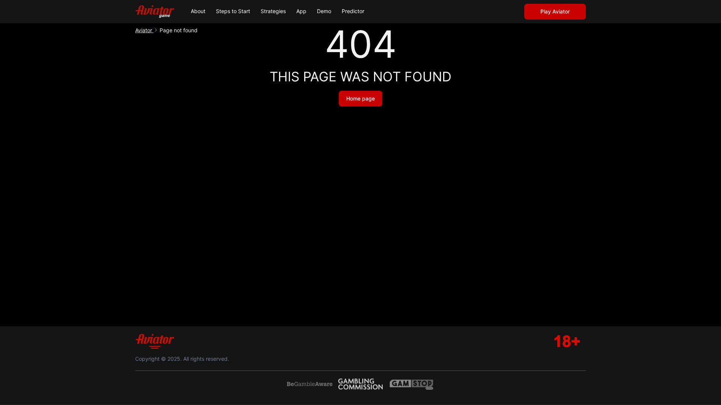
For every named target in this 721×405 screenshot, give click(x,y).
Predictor (353, 11)
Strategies (273, 11)
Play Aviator (555, 11)
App (301, 11)
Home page (360, 98)
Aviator (144, 30)
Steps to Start (233, 11)
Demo (324, 11)
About (198, 11)
